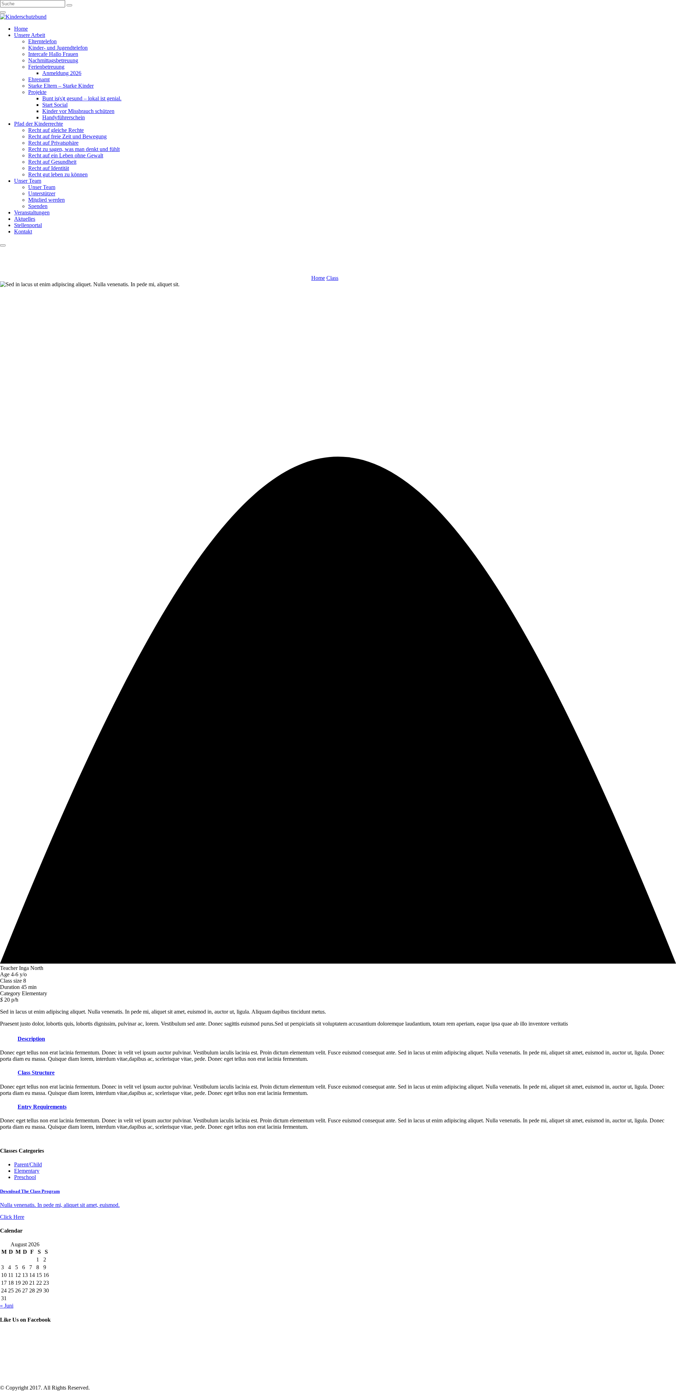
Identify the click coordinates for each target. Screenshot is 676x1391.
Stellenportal (28, 225)
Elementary (26, 1171)
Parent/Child (28, 1164)
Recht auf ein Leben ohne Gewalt (65, 155)
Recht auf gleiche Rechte (56, 130)
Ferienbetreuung (46, 67)
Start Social (55, 105)
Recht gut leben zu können (58, 174)
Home (21, 29)
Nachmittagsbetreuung (53, 60)
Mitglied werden (46, 200)
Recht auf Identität (48, 168)
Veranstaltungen (32, 212)
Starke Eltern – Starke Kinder (61, 86)
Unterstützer (41, 193)
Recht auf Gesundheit (52, 162)
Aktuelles (24, 219)
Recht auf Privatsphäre (53, 143)
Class (332, 278)
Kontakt (23, 231)
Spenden (38, 206)
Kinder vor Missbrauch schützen (78, 111)
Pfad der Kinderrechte (38, 124)
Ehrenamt (39, 79)
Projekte (37, 92)
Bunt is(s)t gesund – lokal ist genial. (81, 98)
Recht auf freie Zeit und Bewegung (67, 136)
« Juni (6, 1306)
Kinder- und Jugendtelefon (58, 48)
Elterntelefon (42, 41)
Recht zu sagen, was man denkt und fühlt (74, 149)
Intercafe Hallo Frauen (53, 54)
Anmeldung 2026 (61, 73)
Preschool (25, 1177)
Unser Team (27, 181)
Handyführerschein (63, 117)
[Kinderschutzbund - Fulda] (23, 17)
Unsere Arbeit (29, 35)
